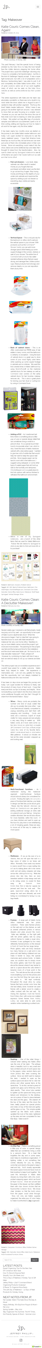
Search (34, 1260)
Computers (11, 1247)
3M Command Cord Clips (20, 727)
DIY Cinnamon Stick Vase (12, 1271)
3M (8, 587)
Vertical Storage (14, 594)
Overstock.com (24, 808)
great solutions (9, 86)
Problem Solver (26, 585)
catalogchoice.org (25, 873)
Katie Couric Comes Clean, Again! (20, 28)
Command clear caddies (20, 374)
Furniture (19, 1247)
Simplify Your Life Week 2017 (13, 1275)
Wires (21, 594)
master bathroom (28, 155)
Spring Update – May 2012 (12, 1309)
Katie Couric (20, 592)
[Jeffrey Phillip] (6, 5)
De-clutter (34, 589)
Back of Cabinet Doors (20, 587)
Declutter (4, 592)
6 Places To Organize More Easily (15, 1287)
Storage (3, 1250)
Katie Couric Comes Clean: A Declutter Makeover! (20, 601)
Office (24, 1247)
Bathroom (11, 585)
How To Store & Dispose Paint (14, 1273)
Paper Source (17, 1182)
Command (27, 589)
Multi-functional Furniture (9, 1254)
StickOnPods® (21, 369)
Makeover (28, 592)
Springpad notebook (25, 152)
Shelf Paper (35, 592)
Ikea (21, 886)
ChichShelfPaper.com (16, 589)
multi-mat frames (33, 994)
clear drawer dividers (26, 1186)
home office (12, 157)
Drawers (17, 585)
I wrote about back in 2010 (25, 732)
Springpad (34, 544)
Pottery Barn (18, 996)
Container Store (25, 1189)
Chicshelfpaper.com (18, 470)
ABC (10, 587)
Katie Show (17, 67)
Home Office (12, 592)
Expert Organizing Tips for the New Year (17, 1268)
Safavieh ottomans (30, 806)
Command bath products (20, 257)
